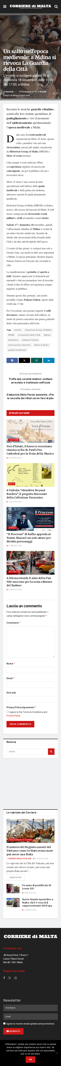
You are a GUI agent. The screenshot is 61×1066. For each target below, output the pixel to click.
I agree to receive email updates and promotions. (30, 1023)
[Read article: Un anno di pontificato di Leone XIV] (13, 888)
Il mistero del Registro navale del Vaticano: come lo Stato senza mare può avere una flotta (30, 850)
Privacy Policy (13, 715)
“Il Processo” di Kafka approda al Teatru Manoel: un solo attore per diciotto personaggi (29, 538)
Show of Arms (41, 345)
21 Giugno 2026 (41, 859)
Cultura (13, 440)
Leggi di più (17, 877)
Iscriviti (14, 1031)
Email (11, 678)
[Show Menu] (4, 6)
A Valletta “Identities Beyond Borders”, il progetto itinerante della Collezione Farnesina (27, 494)
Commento (14, 623)
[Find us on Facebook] (4, 978)
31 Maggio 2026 (15, 546)
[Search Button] (56, 6)
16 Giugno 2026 (15, 502)
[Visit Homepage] (30, 6)
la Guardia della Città (29, 335)
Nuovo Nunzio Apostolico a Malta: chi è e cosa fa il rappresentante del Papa (37, 902)
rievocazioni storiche (19, 345)
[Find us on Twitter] (9, 978)
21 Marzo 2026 (29, 910)
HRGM (11, 335)
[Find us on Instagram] (15, 978)
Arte (11, 483)
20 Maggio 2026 (15, 590)
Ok (30, 1059)
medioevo (13, 340)
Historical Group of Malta (38, 330)
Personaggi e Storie (20, 839)
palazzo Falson (30, 340)
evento (17, 330)
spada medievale (17, 350)
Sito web (11, 692)
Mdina (47, 335)
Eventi (43, 91)
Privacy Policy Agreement (21, 707)
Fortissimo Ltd (12, 948)
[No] (57, 1053)
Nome (11, 663)
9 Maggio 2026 (29, 893)
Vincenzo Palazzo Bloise (19, 859)
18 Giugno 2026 (15, 458)
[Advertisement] (30, 783)
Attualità (14, 571)
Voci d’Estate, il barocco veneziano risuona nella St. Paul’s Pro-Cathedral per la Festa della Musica (30, 450)
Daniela (10, 91)
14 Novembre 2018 (27, 91)
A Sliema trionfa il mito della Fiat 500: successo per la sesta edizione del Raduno (29, 581)
